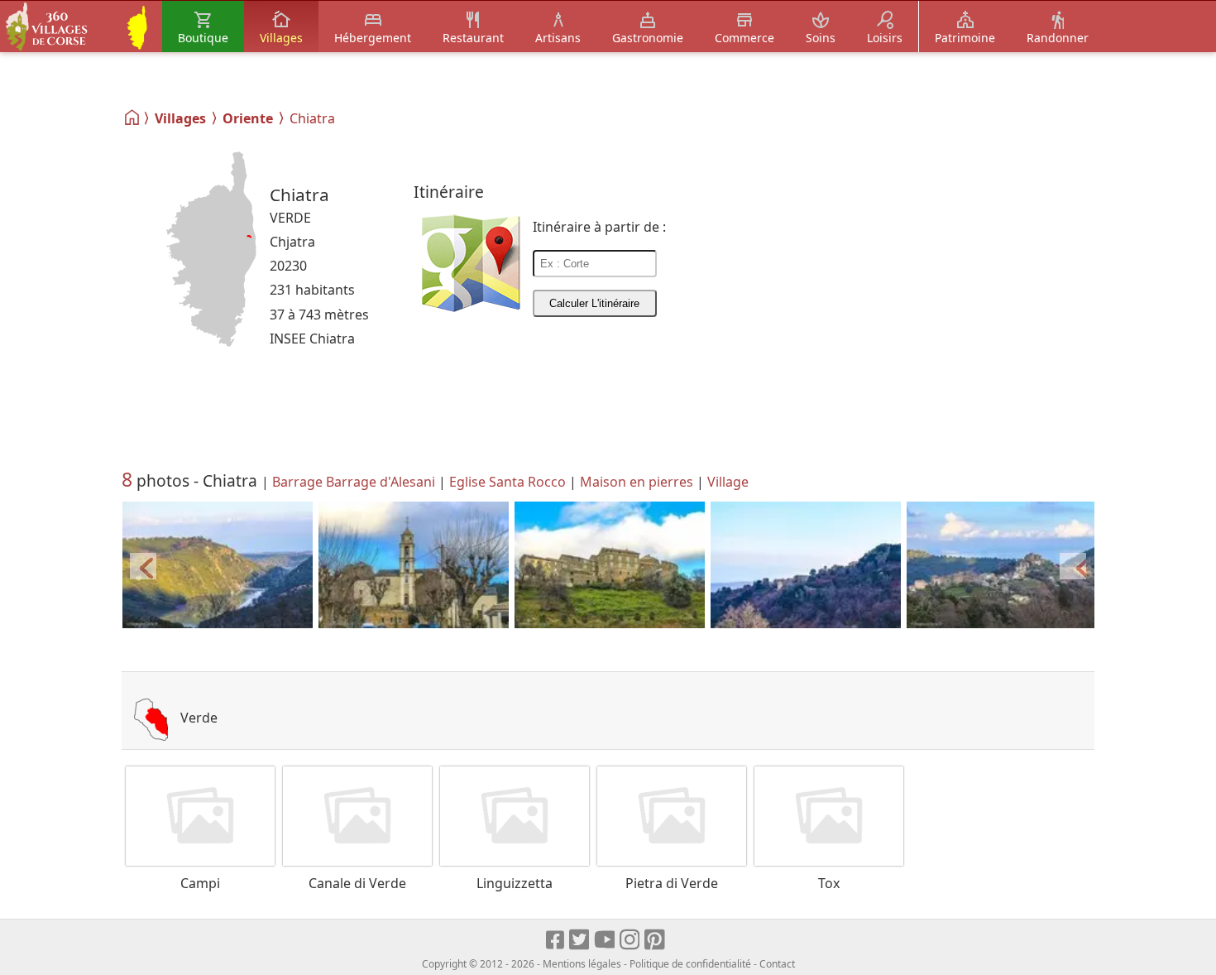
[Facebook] (556, 940)
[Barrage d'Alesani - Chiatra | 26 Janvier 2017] (218, 566)
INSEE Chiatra (312, 338)
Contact (777, 964)
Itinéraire (449, 191)
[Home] (133, 117)
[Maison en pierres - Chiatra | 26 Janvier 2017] (610, 566)
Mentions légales (582, 964)
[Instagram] (631, 940)
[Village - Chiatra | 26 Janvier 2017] (806, 566)
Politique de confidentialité (690, 964)
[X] (580, 940)
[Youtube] (605, 940)
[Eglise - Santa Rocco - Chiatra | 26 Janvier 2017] (414, 566)
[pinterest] (655, 940)
